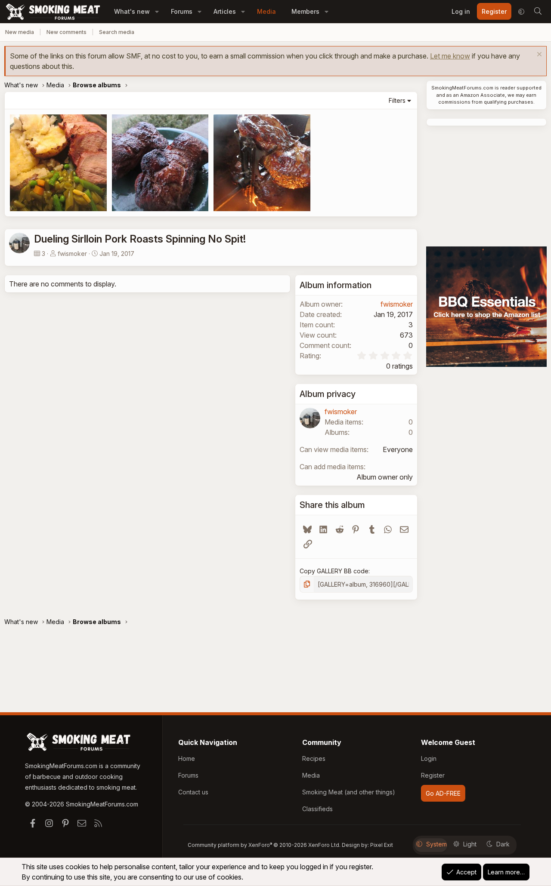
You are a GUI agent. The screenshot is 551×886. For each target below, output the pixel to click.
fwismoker (72, 253)
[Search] (538, 11)
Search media (116, 32)
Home (186, 758)
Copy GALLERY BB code (334, 571)
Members (305, 11)
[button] (157, 11)
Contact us (193, 792)
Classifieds (317, 808)
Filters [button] (397, 100)
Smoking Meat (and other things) (348, 792)
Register (433, 775)
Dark (503, 844)
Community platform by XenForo (264, 845)
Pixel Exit (381, 845)
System (436, 844)
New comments (66, 32)
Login (428, 758)
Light (470, 844)
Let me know (450, 56)
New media (19, 32)
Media (266, 11)
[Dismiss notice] (538, 55)
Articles (225, 11)
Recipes (313, 758)
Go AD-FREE (443, 793)
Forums (181, 11)
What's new (132, 11)
